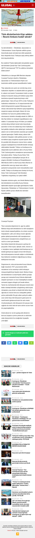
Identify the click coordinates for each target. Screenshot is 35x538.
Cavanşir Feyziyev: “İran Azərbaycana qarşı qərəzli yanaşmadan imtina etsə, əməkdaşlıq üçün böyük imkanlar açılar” (22, 473)
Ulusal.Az (9, 530)
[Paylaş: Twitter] (9, 343)
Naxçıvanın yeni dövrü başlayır (21, 453)
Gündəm (5, 28)
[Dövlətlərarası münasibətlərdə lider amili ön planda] (6, 400)
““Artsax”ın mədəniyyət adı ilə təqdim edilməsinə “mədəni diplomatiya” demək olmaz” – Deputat (21, 484)
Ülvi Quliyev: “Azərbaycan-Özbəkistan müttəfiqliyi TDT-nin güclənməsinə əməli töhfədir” (21, 418)
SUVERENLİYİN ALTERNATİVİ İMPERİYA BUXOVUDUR (21, 445)
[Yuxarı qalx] (30, 533)
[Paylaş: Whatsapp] (14, 343)
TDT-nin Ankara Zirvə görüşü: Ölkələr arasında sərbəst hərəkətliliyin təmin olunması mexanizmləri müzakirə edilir (21, 503)
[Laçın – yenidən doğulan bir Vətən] (6, 372)
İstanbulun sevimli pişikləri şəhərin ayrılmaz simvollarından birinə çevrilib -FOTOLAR (22, 493)
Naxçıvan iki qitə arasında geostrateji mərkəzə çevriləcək (21, 462)
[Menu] (32, 5)
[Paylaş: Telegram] (26, 343)
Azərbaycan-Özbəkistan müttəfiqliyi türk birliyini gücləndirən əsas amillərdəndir (23, 410)
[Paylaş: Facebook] (3, 343)
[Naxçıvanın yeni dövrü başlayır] (6, 453)
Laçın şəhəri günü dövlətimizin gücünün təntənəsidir (21, 392)
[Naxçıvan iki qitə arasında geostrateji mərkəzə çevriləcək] (6, 461)
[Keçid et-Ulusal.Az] (6, 5)
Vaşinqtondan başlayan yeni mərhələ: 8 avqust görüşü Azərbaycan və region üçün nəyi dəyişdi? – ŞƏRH (21, 513)
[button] (31, 343)
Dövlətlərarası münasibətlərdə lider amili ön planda (22, 401)
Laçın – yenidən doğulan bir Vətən (22, 372)
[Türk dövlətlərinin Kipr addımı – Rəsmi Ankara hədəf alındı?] (17, 17)
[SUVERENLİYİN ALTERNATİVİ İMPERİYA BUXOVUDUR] (6, 444)
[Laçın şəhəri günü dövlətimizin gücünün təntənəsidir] (6, 391)
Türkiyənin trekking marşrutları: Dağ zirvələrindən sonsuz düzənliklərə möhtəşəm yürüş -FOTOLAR (22, 437)
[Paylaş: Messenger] (20, 343)
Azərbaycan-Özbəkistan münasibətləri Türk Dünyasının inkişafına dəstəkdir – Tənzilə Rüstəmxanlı (21, 383)
